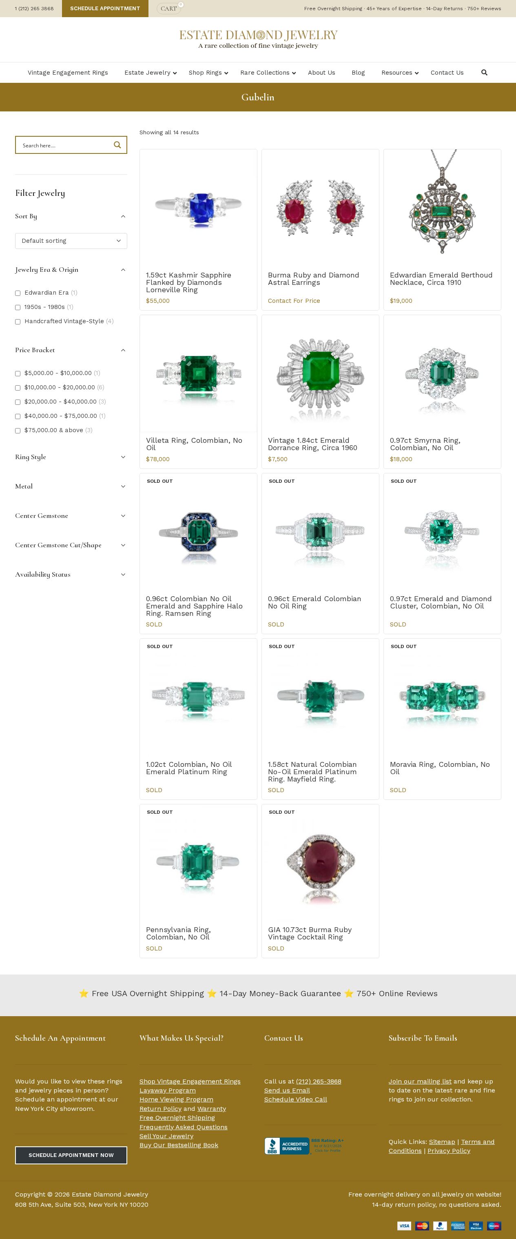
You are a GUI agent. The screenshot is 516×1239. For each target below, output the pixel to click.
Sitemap (442, 1142)
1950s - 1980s (48, 307)
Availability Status (43, 574)
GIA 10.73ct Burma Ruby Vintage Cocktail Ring (310, 933)
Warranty (211, 1108)
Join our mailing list (420, 1081)
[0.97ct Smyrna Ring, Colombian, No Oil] (442, 373)
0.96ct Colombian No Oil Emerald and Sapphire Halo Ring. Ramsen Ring (194, 605)
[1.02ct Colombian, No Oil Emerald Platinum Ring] (198, 697)
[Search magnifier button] (118, 145)
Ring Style (30, 456)
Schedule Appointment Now (71, 1155)
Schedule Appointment (105, 8)
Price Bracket (35, 349)
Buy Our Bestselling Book (179, 1145)
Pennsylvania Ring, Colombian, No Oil (178, 933)
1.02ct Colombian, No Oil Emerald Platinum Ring (189, 768)
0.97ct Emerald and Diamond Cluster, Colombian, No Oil (441, 602)
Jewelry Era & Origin (46, 269)
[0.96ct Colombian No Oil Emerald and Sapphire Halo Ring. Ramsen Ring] (198, 532)
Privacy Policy (448, 1151)
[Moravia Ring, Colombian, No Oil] (442, 697)
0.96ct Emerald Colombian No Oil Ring (314, 602)
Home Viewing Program (176, 1099)
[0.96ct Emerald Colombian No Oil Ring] (320, 532)
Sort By (26, 215)
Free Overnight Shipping (177, 1117)
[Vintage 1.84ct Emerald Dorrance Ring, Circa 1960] (320, 373)
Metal (24, 486)
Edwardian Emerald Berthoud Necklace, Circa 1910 (441, 278)
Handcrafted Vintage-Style (69, 321)
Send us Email (287, 1090)
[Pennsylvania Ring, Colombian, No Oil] (198, 862)
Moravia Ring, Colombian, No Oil (440, 768)
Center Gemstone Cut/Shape (58, 544)
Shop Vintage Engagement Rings (190, 1081)
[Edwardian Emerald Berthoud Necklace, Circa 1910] (442, 207)
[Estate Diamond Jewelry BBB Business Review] (305, 1145)
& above (58, 430)
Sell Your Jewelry (166, 1136)
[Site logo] (258, 39)
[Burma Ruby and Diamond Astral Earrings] (320, 207)
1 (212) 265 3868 (34, 8)
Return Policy (161, 1108)
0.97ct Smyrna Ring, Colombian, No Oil (425, 444)
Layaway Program (168, 1090)
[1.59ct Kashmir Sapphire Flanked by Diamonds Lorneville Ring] (198, 207)
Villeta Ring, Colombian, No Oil (194, 444)
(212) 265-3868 (318, 1081)
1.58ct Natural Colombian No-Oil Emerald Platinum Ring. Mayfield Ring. (312, 771)
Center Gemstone (41, 515)
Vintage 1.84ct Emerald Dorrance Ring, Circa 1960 (312, 444)
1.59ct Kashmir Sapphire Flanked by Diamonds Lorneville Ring (188, 282)
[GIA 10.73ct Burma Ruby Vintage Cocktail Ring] (320, 862)
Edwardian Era (51, 292)
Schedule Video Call (295, 1099)
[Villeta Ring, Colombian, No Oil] (198, 373)
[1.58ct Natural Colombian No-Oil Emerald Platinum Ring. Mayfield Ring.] (320, 697)
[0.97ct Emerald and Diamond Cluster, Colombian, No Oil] (442, 532)
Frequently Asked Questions (184, 1127)
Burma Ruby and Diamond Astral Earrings (313, 278)
